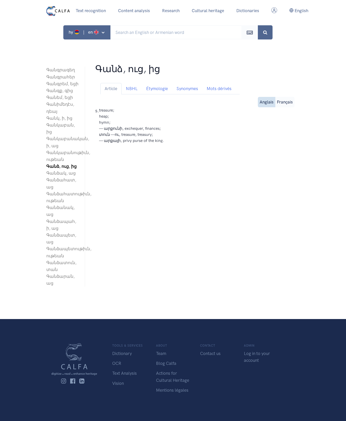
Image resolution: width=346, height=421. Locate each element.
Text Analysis (124, 373)
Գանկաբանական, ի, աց (63, 142)
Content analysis (134, 10)
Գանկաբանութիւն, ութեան (63, 156)
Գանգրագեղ (60, 69)
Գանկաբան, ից (60, 128)
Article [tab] (111, 88)
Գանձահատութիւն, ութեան (63, 197)
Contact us (210, 353)
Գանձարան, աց (60, 280)
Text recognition (91, 10)
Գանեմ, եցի (59, 97)
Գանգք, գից (59, 90)
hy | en (81, 32)
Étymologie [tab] (157, 88)
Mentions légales (172, 390)
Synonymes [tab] (187, 88)
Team (161, 353)
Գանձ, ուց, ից (61, 166)
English (301, 10)
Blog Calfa (166, 363)
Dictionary (122, 353)
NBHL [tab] (132, 88)
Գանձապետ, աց (61, 238)
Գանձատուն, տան (61, 266)
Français (285, 101)
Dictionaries (247, 10)
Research (171, 10)
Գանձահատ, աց (61, 183)
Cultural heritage (208, 10)
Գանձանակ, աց (60, 211)
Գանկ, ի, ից (59, 118)
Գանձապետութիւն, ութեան (63, 252)
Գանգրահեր (60, 76)
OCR (116, 363)
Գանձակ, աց (61, 173)
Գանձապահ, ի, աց (61, 225)
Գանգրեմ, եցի (62, 83)
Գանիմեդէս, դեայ (60, 108)
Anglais (267, 101)
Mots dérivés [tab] (219, 88)
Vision (118, 383)
